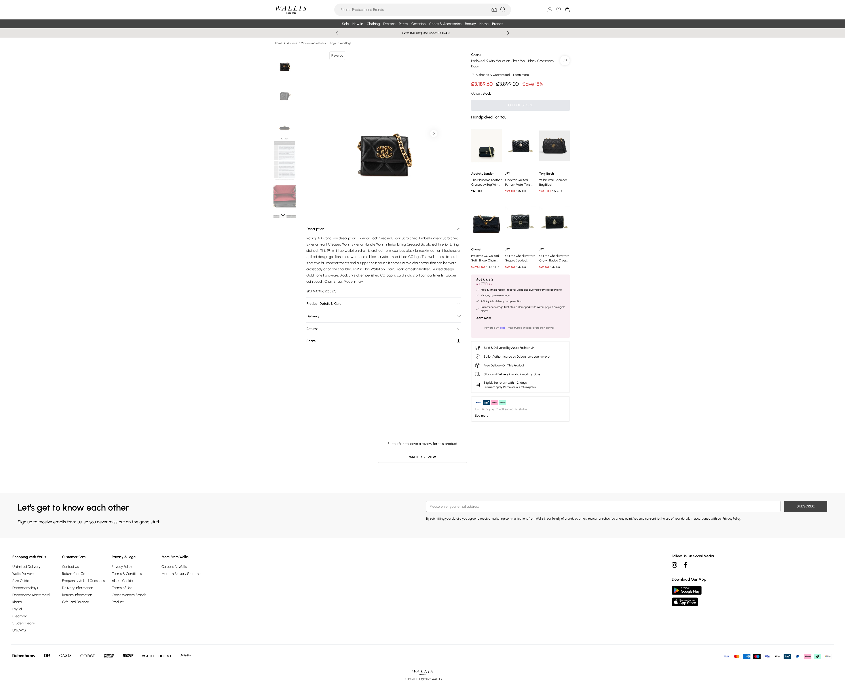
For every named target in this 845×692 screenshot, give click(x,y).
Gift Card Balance (75, 602)
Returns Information (77, 595)
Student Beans (23, 623)
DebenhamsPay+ (25, 588)
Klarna (17, 602)
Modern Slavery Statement (182, 574)
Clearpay (19, 616)
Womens (292, 43)
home (278, 43)
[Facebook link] (685, 565)
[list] (383, 133)
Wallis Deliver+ (23, 574)
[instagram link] (674, 565)
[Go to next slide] (433, 133)
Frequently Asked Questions (83, 581)
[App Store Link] (687, 596)
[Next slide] (508, 32)
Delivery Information (77, 588)
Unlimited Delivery (26, 566)
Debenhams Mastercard (31, 595)
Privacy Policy (122, 566)
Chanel (476, 55)
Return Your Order (76, 574)
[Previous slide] (337, 32)
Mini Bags (345, 43)
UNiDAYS (19, 630)
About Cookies (123, 581)
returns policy (528, 387)
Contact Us (70, 566)
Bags (333, 43)
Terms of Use (122, 588)
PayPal (17, 609)
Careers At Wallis (174, 566)
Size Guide (20, 581)
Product (117, 602)
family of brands (563, 518)
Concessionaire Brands (129, 595)
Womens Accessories (313, 43)
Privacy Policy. (732, 518)
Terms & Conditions (127, 574)
